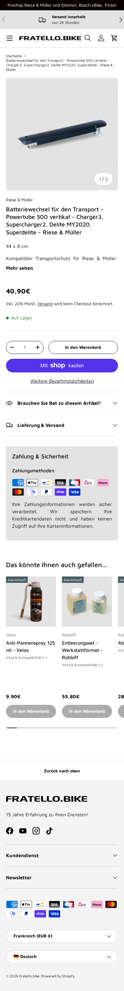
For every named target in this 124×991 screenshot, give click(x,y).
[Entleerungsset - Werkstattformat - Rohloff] (87, 601)
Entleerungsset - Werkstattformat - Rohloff (82, 650)
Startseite (14, 56)
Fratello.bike (29, 976)
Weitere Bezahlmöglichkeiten (62, 381)
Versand (45, 303)
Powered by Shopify (58, 976)
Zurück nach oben (62, 770)
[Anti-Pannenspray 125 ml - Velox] (31, 601)
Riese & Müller (19, 199)
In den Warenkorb (83, 347)
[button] (114, 38)
